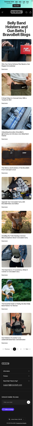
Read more (5, 68)
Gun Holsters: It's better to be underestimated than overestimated (13, 330)
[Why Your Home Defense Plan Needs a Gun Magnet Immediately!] (16, 50)
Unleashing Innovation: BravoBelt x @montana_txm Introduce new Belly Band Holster (15, 131)
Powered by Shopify (21, 415)
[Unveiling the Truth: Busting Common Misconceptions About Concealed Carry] (16, 217)
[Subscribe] (27, 394)
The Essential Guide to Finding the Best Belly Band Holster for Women (14, 297)
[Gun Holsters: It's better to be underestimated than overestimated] (16, 316)
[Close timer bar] (30, 0)
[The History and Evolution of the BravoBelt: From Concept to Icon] (16, 151)
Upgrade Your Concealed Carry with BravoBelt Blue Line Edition (13, 198)
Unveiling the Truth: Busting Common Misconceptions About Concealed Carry (15, 231)
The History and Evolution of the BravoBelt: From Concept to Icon (15, 165)
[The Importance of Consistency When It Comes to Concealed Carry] (16, 250)
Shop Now (16, 5)
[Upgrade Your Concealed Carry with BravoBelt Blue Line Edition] (16, 184)
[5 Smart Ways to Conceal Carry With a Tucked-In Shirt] (16, 83)
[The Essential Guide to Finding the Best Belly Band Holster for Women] (16, 283)
